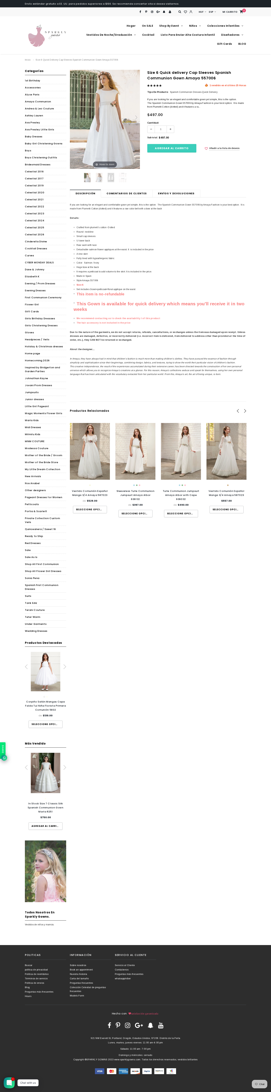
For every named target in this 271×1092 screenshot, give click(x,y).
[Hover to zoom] (105, 119)
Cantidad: (153, 123)
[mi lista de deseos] (185, 12)
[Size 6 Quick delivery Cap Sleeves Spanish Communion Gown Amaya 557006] (87, 177)
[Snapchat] (164, 12)
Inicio (27, 60)
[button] (154, 85)
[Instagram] (152, 12)
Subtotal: (152, 137)
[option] (45, 690)
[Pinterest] (146, 12)
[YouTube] (170, 12)
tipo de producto (157, 92)
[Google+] (158, 12)
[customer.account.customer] (191, 12)
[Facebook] (140, 12)
